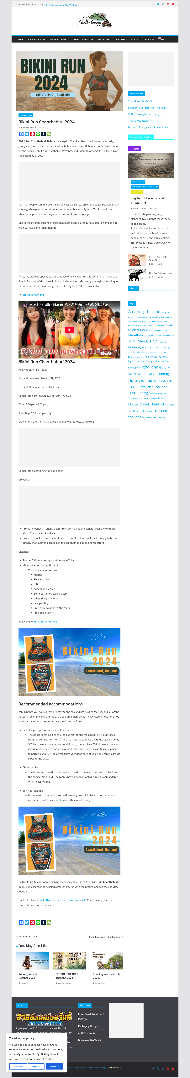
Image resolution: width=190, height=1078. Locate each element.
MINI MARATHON (143, 341)
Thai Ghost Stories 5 (140, 101)
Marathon (135, 335)
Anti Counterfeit (87, 1033)
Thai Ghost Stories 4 (140, 120)
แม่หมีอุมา (40, 127)
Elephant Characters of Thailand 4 (65, 5)
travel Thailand (152, 404)
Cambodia (155, 321)
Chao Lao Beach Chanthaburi (104, 936)
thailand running (155, 373)
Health (134, 39)
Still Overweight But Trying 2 (144, 114)
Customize (18, 1066)
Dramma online (138, 182)
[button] (165, 39)
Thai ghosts (140, 361)
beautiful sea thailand (153, 317)
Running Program (36, 39)
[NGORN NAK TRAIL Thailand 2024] (69, 954)
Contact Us (148, 39)
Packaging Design (88, 1026)
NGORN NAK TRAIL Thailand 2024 (67, 975)
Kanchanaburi (167, 330)
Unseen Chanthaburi (144, 411)
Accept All (54, 1066)
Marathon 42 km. (152, 335)
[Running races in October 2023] (32, 954)
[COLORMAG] (45, 1013)
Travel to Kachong (33, 294)
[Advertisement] (69, 181)
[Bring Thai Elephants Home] (137, 275)
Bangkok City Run (134, 317)
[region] (36, 1052)
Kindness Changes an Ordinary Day (148, 127)
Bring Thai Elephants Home (160, 273)
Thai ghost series (155, 361)
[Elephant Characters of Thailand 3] (151, 165)
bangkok (165, 312)
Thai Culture (103, 39)
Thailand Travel (58, 39)
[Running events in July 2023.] (106, 954)
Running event (165, 342)
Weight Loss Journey (158, 418)
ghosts (169, 325)
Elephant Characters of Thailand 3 (147, 200)
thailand (151, 367)
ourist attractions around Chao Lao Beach (61, 900)
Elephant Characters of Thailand (145, 187)
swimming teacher (146, 353)
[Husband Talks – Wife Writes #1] (137, 260)
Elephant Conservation (156, 326)
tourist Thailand (155, 386)
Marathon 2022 (168, 336)
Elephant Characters (82, 39)
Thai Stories (120, 39)
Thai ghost (151, 356)
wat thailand (146, 418)
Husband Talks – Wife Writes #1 (158, 258)
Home (20, 39)
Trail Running (138, 393)
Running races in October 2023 (28, 975)
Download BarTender (90, 1040)
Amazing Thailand (144, 311)
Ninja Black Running (45, 621)
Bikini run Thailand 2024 (141, 321)
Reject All (36, 1066)
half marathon (156, 330)
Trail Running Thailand (148, 398)
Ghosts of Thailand (139, 330)
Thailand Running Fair (143, 380)
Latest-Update (137, 192)
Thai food (140, 357)
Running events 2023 (143, 347)
